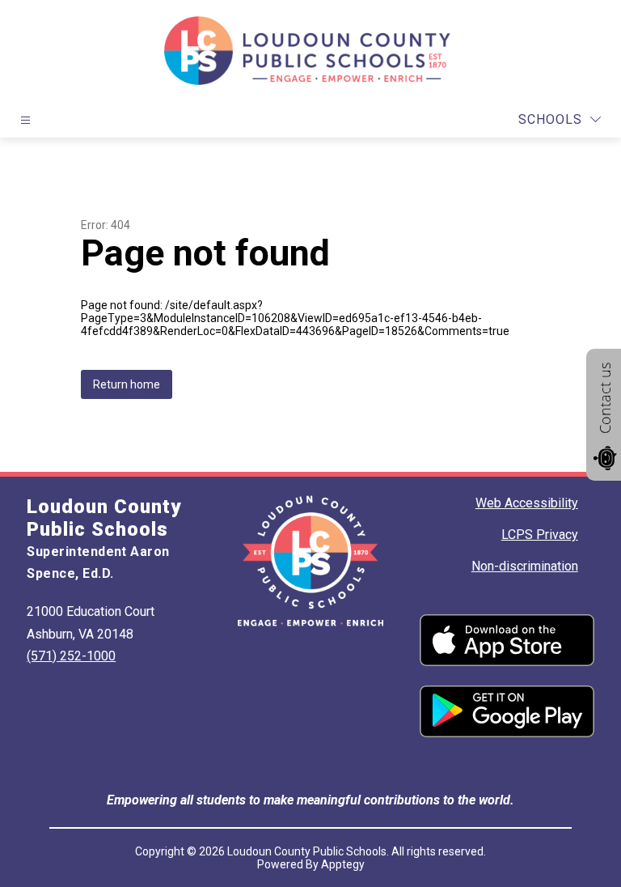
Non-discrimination (524, 566)
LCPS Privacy (539, 534)
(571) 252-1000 (71, 656)
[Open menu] (25, 120)
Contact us (605, 398)
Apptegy (343, 864)
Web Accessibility (526, 503)
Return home (126, 384)
